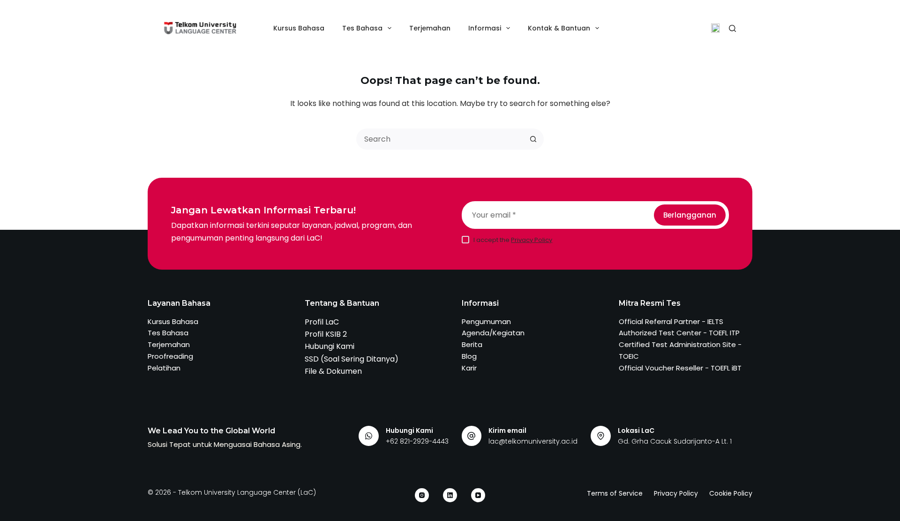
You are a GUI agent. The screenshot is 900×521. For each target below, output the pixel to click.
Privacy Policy (531, 239)
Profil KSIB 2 (326, 334)
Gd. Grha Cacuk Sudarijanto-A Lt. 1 (675, 441)
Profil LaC (322, 322)
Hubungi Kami (329, 346)
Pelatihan (164, 368)
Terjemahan (429, 28)
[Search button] (533, 139)
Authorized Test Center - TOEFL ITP (679, 333)
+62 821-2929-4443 (417, 441)
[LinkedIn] (450, 495)
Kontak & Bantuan (559, 28)
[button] (715, 28)
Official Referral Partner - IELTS (671, 321)
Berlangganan (689, 215)
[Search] (732, 28)
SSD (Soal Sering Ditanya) (351, 359)
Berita (472, 344)
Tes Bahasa (362, 28)
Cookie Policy (730, 493)
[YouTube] (478, 495)
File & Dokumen (333, 371)
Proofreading (170, 356)
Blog (469, 356)
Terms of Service (615, 493)
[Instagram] (422, 495)
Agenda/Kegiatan (493, 333)
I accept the (512, 239)
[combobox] (440, 139)
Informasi (484, 28)
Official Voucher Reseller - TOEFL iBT (680, 368)
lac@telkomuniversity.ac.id (533, 441)
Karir (469, 368)
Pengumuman (486, 321)
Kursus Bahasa (298, 28)
